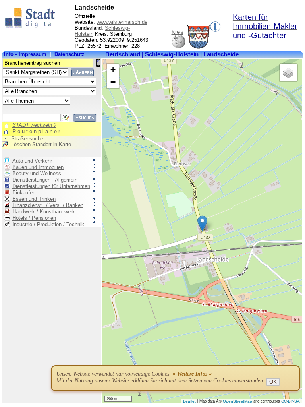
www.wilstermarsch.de (122, 22)
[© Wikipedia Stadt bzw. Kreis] (198, 47)
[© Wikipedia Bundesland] (178, 47)
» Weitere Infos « (192, 374)
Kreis (177, 32)
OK (273, 382)
